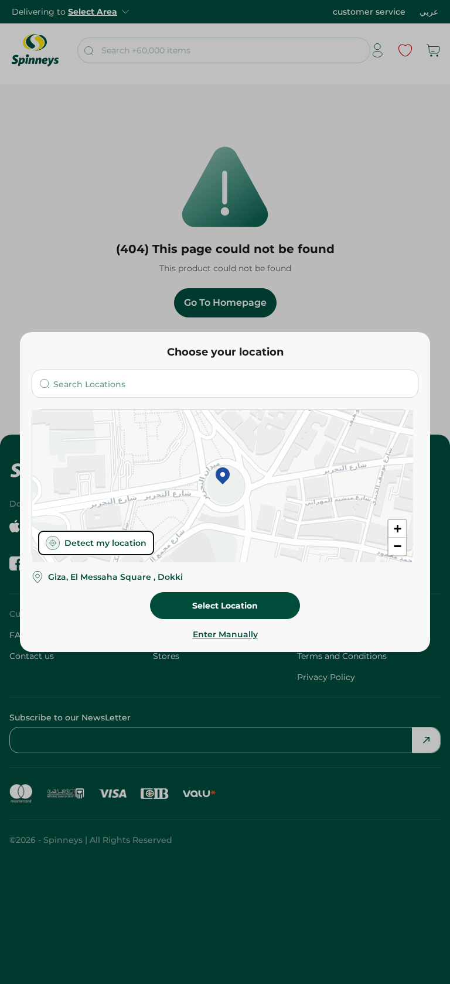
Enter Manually (225, 634)
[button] (222, 476)
